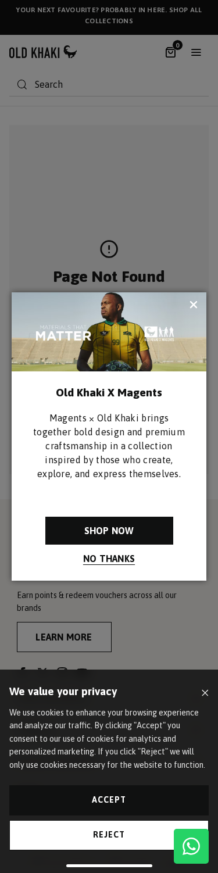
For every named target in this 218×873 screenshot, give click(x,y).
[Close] (205, 693)
